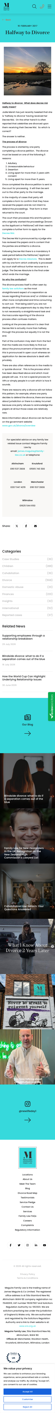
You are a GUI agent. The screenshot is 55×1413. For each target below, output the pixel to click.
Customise (27, 1399)
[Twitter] (19, 1245)
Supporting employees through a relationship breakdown (23, 637)
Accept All (28, 1391)
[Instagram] (27, 1245)
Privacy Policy (27, 1274)
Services (27, 1211)
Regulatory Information (27, 1229)
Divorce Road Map (27, 1193)
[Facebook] (10, 1245)
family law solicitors (13, 288)
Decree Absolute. (28, 258)
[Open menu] (49, 6)
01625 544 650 (27, 505)
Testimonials (27, 1197)
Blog (27, 1188)
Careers (27, 1220)
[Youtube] (44, 1245)
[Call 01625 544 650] (42, 7)
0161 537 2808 (17, 468)
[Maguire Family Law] (6, 6)
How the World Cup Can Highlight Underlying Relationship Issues (23, 678)
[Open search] (34, 6)
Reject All (27, 1406)
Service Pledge (27, 1202)
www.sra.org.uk (27, 1326)
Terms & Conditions (27, 1278)
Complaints (27, 1225)
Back (8, 19)
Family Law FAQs (27, 1215)
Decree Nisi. (8, 233)
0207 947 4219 (18, 487)
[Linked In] (35, 1245)
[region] (27, 1388)
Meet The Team (27, 1183)
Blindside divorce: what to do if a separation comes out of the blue (23, 657)
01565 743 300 (37, 468)
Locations (27, 1174)
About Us (27, 1179)
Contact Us (28, 1206)
